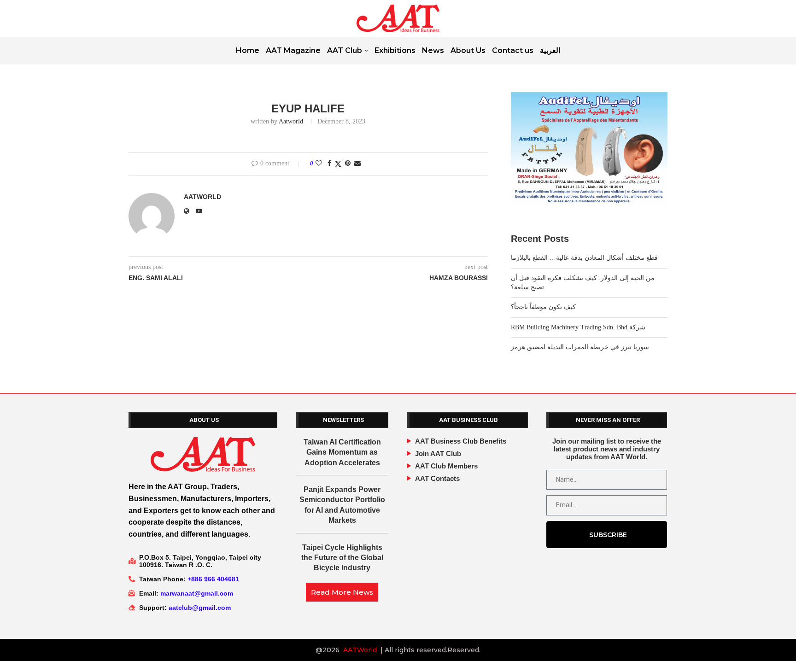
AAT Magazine (293, 50)
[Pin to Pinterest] (348, 163)
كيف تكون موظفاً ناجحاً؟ (543, 307)
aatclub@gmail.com (200, 607)
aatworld (291, 121)
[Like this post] (319, 163)
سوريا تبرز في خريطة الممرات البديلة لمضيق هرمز (580, 347)
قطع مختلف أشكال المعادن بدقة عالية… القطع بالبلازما (584, 257)
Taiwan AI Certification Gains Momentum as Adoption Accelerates (342, 452)
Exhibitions (395, 50)
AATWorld (360, 650)
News (433, 50)
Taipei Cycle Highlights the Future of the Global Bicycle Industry (342, 558)
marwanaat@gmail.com (196, 593)
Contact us (512, 50)
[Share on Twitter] (338, 164)
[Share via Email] (357, 163)
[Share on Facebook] (329, 163)
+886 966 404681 (213, 579)
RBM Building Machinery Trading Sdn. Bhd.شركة (578, 327)
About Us (468, 50)
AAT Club (344, 50)
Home (247, 50)
